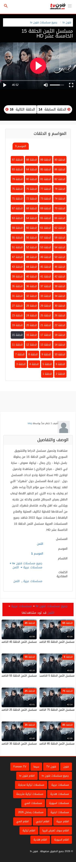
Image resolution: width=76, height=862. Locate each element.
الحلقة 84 (31, 169)
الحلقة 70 (60, 208)
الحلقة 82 (60, 179)
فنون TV (51, 766)
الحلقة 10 (60, 354)
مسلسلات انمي (33, 803)
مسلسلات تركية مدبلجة (31, 784)
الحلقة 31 (17, 296)
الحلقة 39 (17, 276)
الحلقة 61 (45, 227)
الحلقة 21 (45, 325)
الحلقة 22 (60, 325)
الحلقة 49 (45, 257)
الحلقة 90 (60, 159)
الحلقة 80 (31, 179)
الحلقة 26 (60, 315)
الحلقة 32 (31, 296)
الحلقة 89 (45, 159)
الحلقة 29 (45, 305)
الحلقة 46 (60, 266)
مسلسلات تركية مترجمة (29, 793)
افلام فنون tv (27, 775)
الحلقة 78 (60, 188)
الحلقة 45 (45, 266)
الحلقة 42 (60, 276)
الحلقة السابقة (53, 109)
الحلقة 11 (17, 344)
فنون (66, 766)
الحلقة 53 (45, 247)
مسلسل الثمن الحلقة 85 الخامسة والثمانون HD (47, 743)
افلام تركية (28, 830)
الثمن (16, 567)
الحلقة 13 (45, 344)
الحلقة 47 (17, 257)
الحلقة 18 (60, 334)
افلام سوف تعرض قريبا (55, 830)
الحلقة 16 (31, 334)
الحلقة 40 (31, 276)
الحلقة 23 (17, 315)
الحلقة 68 (31, 208)
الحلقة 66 (60, 218)
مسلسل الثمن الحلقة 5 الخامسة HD (54, 675)
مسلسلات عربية (32, 567)
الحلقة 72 (31, 198)
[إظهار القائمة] (70, 5)
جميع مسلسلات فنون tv (43, 22)
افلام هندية (40, 839)
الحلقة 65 (45, 218)
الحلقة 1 (47, 373)
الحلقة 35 (17, 286)
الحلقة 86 (60, 169)
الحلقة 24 (31, 315)
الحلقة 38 (60, 286)
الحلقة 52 (31, 247)
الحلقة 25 (45, 315)
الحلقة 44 (31, 266)
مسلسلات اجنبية (59, 812)
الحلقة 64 (31, 218)
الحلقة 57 (45, 237)
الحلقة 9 (46, 354)
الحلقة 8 (33, 354)
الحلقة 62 (60, 227)
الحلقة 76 (31, 188)
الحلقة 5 (47, 364)
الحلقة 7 (20, 354)
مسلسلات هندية (59, 793)
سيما (36, 766)
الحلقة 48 (31, 257)
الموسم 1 (20, 146)
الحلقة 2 (60, 373)
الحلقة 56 (31, 237)
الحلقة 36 (31, 286)
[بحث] (5, 6)
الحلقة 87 (17, 159)
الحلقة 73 (45, 198)
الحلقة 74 (60, 198)
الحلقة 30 (60, 305)
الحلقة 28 (31, 305)
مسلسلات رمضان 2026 (30, 812)
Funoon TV (19, 766)
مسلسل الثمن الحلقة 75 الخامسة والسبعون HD (47, 709)
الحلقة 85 (45, 169)
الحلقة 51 (17, 247)
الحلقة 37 (45, 286)
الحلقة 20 (31, 325)
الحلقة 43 (17, 266)
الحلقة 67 (17, 208)
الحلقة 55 (17, 237)
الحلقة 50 (60, 257)
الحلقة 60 (31, 227)
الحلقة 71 (17, 198)
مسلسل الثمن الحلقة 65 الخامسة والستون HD (48, 641)
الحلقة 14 (60, 344)
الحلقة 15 (17, 334)
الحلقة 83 (17, 169)
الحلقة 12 (31, 344)
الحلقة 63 (17, 218)
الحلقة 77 (45, 188)
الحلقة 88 (31, 159)
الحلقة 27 (17, 305)
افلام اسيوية (61, 839)
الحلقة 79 (17, 179)
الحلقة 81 (45, 179)
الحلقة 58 (60, 237)
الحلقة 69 (45, 208)
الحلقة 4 (34, 364)
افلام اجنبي (42, 821)
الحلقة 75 (17, 188)
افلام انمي (22, 821)
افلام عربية (62, 821)
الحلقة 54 (60, 247)
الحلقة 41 (45, 276)
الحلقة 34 (60, 296)
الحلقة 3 (21, 364)
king (30, 423)
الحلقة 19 (17, 325)
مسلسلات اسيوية (59, 803)
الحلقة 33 (45, 296)
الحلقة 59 (17, 227)
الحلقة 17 (45, 334)
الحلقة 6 (60, 364)
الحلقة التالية (22, 109)
